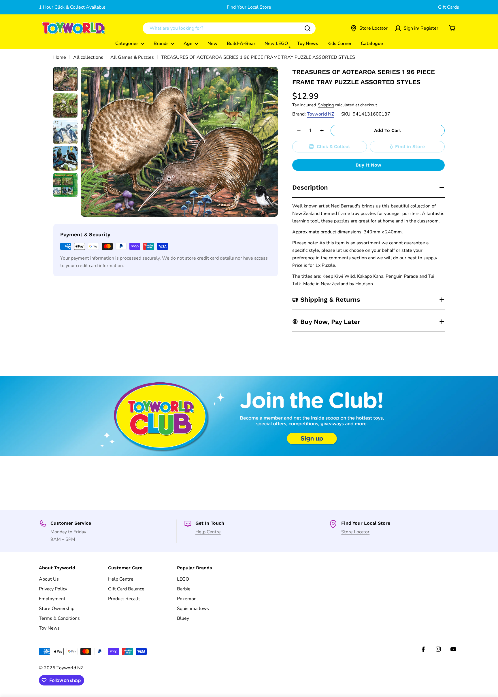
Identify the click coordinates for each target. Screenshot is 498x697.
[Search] (307, 28)
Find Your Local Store (249, 7)
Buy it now (369, 165)
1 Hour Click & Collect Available (72, 7)
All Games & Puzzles (132, 57)
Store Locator (355, 532)
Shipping (326, 105)
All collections (88, 57)
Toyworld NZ (320, 114)
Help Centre (208, 532)
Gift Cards (448, 7)
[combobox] (229, 28)
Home (59, 57)
